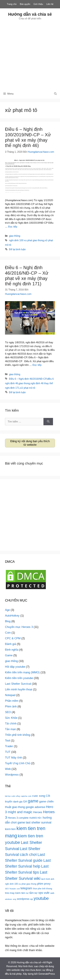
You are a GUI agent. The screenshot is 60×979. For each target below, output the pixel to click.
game (33, 801)
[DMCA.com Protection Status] (26, 589)
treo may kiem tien (15, 893)
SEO (8, 712)
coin (29, 796)
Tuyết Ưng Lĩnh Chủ (17, 763)
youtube (41, 898)
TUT (7, 752)
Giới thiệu (38, 4)
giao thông (14, 235)
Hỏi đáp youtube (15, 666)
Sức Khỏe (11, 717)
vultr (47, 892)
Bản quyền (25, 4)
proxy (47, 883)
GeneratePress (46, 973)
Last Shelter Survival (18, 683)
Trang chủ (11, 4)
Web (8, 769)
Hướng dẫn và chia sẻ (30, 14)
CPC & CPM (12, 638)
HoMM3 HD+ (35, 818)
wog (14, 899)
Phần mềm (11, 700)
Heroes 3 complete (18, 817)
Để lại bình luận (17, 249)
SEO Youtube (10, 889)
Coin (8, 632)
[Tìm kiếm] (48, 421)
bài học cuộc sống (12, 796)
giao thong (24, 383)
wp (31, 899)
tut (27, 893)
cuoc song (38, 795)
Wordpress (12, 774)
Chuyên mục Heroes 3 (19, 627)
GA (25, 801)
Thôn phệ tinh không (17, 734)
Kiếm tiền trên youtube (19, 678)
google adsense (35, 807)
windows (8, 899)
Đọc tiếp (12, 226)
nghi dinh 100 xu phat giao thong (26, 240)
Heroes (37, 812)
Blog (7, 621)
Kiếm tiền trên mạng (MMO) (22, 672)
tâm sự (33, 892)
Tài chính (10, 723)
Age (7, 610)
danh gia (17, 801)
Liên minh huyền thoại (18, 689)
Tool (7, 740)
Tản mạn (10, 729)
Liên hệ (49, 4)
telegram (26, 888)
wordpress (23, 898)
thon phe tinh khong (42, 888)
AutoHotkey (12, 615)
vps (40, 892)
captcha (24, 796)
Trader (9, 746)
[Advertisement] (30, 54)
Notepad (10, 695)
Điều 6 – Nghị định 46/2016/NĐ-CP (27, 378)
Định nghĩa (11, 649)
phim (40, 883)
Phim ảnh (11, 706)
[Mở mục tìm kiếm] (55, 94)
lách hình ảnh (47, 879)
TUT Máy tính (13, 757)
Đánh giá (10, 644)
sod (18, 889)
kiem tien (10, 829)
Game (8, 655)
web (52, 893)
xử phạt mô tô (27, 387)
